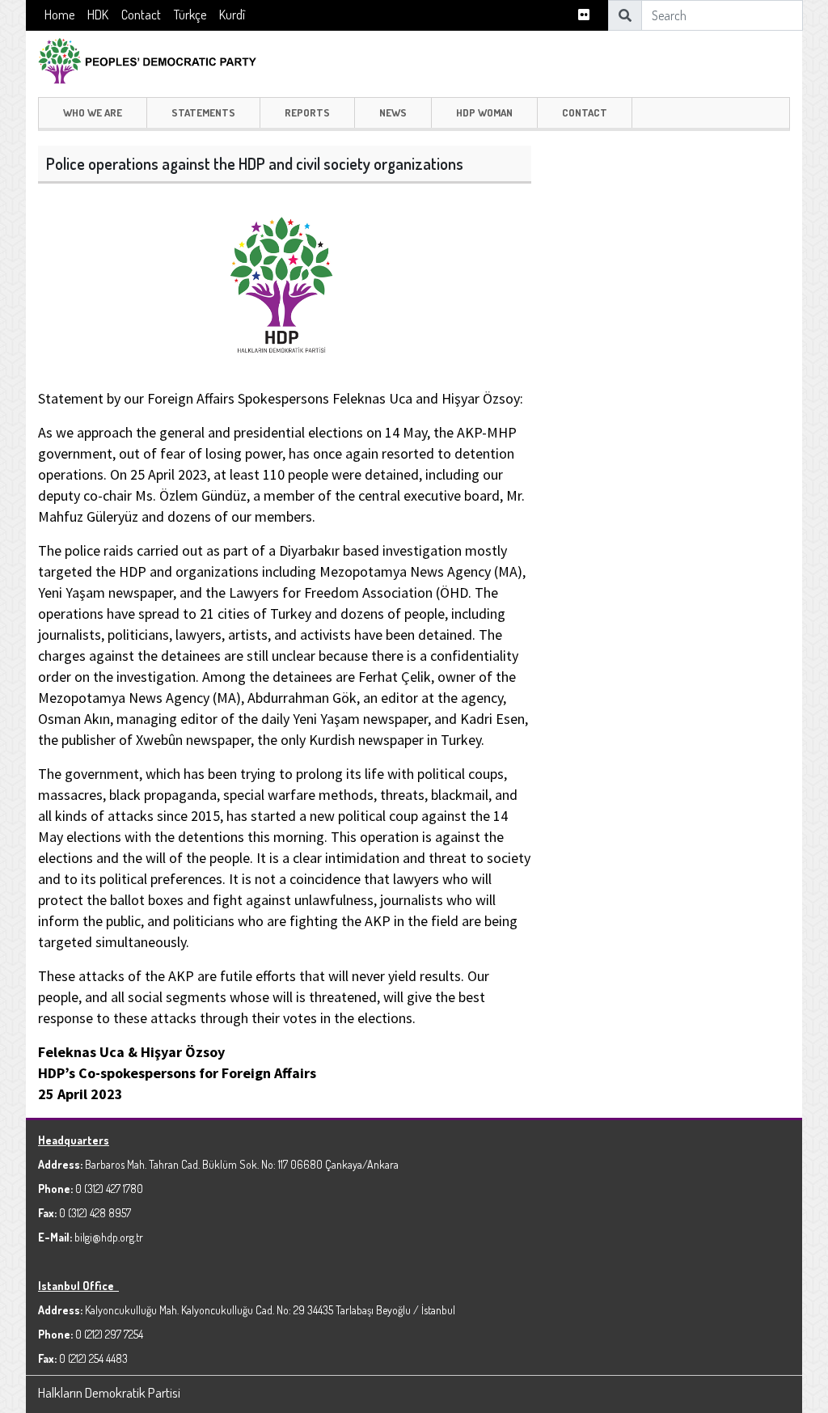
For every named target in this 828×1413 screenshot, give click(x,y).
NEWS (393, 112)
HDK (97, 14)
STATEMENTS (203, 112)
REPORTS (307, 112)
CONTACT (584, 112)
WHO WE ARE (92, 112)
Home (59, 14)
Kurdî (232, 14)
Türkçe (190, 14)
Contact (141, 14)
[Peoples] (155, 58)
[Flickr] (584, 14)
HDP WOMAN (484, 112)
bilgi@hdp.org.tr (108, 1237)
